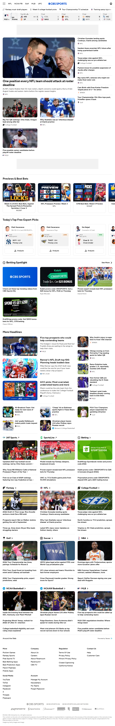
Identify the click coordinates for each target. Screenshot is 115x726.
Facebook (7, 689)
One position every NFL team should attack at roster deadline (39, 66)
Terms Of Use (64, 652)
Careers (34, 656)
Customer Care (93, 656)
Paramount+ (36, 662)
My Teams (35, 686)
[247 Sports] (18, 708)
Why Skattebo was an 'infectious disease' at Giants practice (57, 112)
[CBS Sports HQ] (53, 704)
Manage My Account (39, 680)
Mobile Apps (8, 671)
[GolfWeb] (99, 709)
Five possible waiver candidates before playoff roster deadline (20, 142)
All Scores (15, 17)
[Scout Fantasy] (87, 709)
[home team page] (8, 240)
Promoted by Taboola (104, 638)
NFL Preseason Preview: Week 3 (54, 198)
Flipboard (7, 698)
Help (89, 652)
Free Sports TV (9, 659)
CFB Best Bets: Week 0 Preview (89, 198)
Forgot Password (37, 689)
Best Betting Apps (10, 662)
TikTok (5, 683)
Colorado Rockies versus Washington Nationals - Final (50, 17)
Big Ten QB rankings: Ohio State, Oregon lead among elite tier (20, 112)
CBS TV (34, 665)
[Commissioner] (63, 708)
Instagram (7, 686)
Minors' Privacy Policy (67, 659)
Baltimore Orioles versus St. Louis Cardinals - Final (71, 17)
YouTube (6, 680)
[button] (4, 3)
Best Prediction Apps (11, 665)
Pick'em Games (9, 652)
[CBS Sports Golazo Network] (75, 704)
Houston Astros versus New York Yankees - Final (91, 17)
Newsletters (36, 683)
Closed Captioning (66, 663)
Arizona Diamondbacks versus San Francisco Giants (29, 17)
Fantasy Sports (9, 656)
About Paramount (38, 659)
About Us (34, 652)
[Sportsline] (34, 708)
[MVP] (75, 708)
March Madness (9, 668)
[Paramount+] (49, 708)
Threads (6, 695)
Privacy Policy (64, 656)
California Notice (66, 666)
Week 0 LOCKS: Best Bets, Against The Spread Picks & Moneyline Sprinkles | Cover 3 (19, 198)
